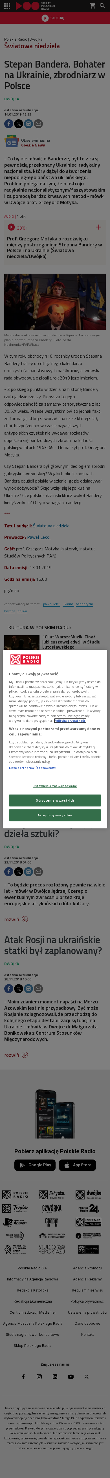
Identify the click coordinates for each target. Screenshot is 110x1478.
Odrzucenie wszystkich (55, 800)
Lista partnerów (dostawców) (32, 767)
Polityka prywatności (70, 720)
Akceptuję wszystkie (55, 815)
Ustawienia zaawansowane (55, 785)
